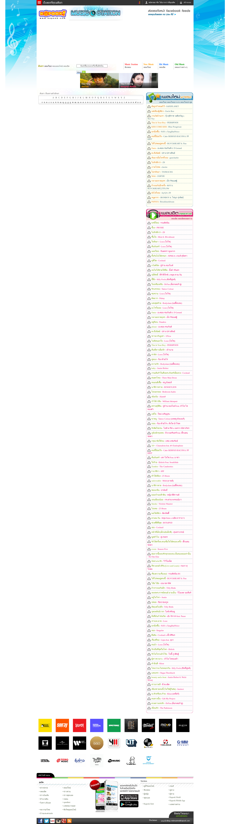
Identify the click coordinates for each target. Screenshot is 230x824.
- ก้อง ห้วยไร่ (159, 359)
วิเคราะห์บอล (45, 803)
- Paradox (158, 322)
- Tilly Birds (163, 588)
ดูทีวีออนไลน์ (149, 786)
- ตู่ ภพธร (159, 537)
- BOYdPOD (161, 523)
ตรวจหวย (44, 788)
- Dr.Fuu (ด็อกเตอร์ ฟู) (166, 284)
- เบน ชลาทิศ (161, 583)
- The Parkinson (161, 708)
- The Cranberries (162, 466)
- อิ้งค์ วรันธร (165, 270)
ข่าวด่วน (67, 791)
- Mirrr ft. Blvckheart (162, 237)
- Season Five (159, 549)
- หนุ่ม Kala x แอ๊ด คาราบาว (168, 518)
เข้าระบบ (187, 2)
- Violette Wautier (162, 504)
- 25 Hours (160, 476)
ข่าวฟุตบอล (68, 795)
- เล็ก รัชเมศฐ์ (164, 181)
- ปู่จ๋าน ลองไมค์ (162, 265)
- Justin (159, 597)
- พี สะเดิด (160, 684)
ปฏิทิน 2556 (76, 777)
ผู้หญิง (146, 794)
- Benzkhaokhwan (162, 202)
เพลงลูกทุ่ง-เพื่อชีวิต (128, 87)
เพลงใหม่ (67, 788)
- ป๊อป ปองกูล (159, 602)
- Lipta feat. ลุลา (162, 640)
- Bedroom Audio (163, 392)
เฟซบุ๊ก (91, 777)
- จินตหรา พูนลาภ (163, 251)
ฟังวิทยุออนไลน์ (70, 810)
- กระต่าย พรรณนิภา (166, 499)
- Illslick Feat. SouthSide (164, 462)
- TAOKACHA (162, 172)
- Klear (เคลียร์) (165, 694)
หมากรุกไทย (169, 777)
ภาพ (60, 777)
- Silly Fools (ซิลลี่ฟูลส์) (163, 279)
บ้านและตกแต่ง (46, 813)
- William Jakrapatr (164, 401)
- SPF (157, 471)
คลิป (44, 777)
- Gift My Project (163, 698)
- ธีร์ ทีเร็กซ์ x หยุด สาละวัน (166, 275)
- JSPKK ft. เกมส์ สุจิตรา (169, 256)
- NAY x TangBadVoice (165, 131)
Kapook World (175, 797)
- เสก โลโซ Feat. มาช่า (165, 457)
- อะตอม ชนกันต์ (161, 327)
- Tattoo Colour (162, 289)
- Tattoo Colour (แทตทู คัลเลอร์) (168, 419)
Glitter (185, 777)
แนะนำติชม (166, 821)
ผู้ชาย (172, 794)
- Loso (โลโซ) (161, 241)
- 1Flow (161, 336)
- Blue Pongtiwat (166, 127)
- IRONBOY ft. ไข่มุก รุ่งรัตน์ (167, 197)
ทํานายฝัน (44, 799)
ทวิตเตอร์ (107, 777)
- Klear (157, 663)
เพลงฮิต (43, 791)
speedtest (67, 802)
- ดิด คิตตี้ (160, 513)
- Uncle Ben (162, 111)
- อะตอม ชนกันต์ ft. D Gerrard (166, 148)
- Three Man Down (164, 378)
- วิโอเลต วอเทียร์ (171, 592)
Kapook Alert (149, 804)
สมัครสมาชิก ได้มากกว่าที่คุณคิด (162, 2)
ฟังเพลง (147, 790)
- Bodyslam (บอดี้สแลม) (166, 303)
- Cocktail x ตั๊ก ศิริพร (163, 635)
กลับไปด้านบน (44, 775)
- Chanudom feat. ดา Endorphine (167, 445)
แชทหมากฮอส (154, 777)
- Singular (157, 630)
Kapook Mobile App (177, 800)
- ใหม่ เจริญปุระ (160, 414)
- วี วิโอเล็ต (161, 561)
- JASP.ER (158, 176)
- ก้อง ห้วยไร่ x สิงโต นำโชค (165, 423)
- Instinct (167, 689)
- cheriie (159, 167)
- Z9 (158, 162)
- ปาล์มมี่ (159, 490)
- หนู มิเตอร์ (161, 382)
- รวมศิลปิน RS (165, 574)
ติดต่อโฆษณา (181, 814)
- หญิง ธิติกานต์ (165, 495)
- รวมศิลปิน (160, 223)
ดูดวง (172, 790)
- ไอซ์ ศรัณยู (163, 611)
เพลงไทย (85, 87)
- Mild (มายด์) (162, 481)
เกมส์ (172, 786)
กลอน (138, 777)
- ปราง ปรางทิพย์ (163, 153)
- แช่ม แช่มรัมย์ (164, 441)
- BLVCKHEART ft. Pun (169, 143)
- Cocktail (158, 260)
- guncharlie (165, 158)
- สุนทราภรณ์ (167, 532)
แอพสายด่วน (175, 804)
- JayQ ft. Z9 (161, 193)
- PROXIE (157, 227)
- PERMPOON (164, 122)
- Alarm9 (158, 396)
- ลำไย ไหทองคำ (164, 659)
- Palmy (158, 298)
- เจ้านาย (162, 350)
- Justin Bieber (159, 368)
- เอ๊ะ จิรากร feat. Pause (168, 616)
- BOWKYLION (163, 387)
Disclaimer (153, 820)
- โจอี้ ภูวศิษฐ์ (165, 654)
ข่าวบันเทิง (44, 795)
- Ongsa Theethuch (163, 673)
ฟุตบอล (147, 798)
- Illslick (162, 649)
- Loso (159, 621)
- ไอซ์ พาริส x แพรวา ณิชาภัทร (170, 428)
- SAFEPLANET (165, 106)
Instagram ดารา (122, 777)
